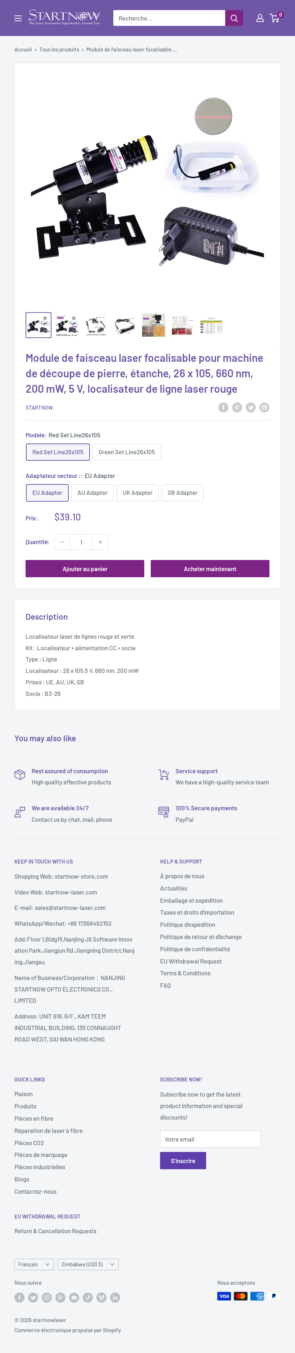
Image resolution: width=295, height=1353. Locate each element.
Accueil (23, 49)
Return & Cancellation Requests (55, 1230)
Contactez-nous (35, 1191)
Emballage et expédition (191, 900)
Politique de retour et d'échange (201, 936)
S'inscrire (183, 1160)
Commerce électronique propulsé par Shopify (67, 1330)
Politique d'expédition (187, 924)
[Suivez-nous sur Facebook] (19, 1297)
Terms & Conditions (185, 972)
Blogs (21, 1179)
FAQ (165, 985)
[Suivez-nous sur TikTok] (88, 1297)
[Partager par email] (264, 407)
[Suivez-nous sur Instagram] (47, 1297)
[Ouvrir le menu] (18, 18)
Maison (23, 1093)
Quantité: (38, 541)
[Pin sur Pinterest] (237, 407)
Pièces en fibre (33, 1118)
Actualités (173, 888)
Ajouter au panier (85, 568)
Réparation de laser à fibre (48, 1130)
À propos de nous (182, 875)
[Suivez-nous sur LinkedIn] (115, 1297)
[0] (274, 18)
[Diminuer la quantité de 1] (62, 542)
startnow (39, 407)
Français (28, 1264)
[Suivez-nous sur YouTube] (74, 1297)
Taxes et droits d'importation (197, 912)
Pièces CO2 (29, 1142)
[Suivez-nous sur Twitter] (33, 1297)
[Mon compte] (260, 18)
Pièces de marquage (40, 1154)
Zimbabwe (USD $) (82, 1264)
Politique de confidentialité (195, 948)
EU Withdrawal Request (191, 961)
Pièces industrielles (39, 1166)
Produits (25, 1106)
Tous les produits (59, 49)
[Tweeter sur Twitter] (251, 407)
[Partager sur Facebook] (223, 407)
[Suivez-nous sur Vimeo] (101, 1297)
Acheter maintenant (210, 568)
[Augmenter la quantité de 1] (100, 542)
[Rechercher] (234, 18)
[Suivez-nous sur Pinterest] (60, 1297)
